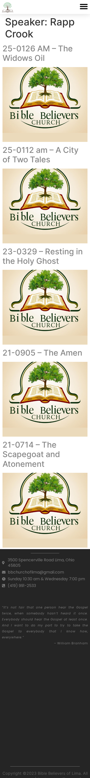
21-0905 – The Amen (42, 353)
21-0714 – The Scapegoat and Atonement (31, 454)
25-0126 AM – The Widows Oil (37, 53)
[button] (83, 6)
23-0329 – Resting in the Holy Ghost (42, 256)
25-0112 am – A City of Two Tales (40, 154)
